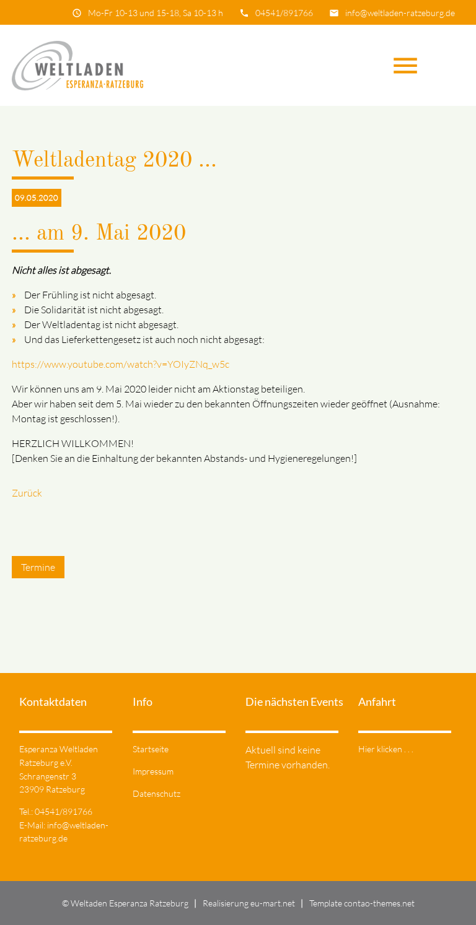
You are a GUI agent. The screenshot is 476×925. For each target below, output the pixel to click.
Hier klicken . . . (385, 749)
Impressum (153, 771)
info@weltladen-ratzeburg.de (400, 12)
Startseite (151, 749)
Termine (38, 567)
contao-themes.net (379, 903)
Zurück (27, 493)
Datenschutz (156, 793)
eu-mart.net (272, 903)
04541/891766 (284, 12)
